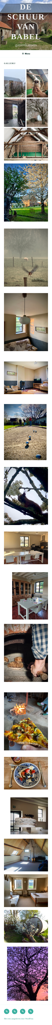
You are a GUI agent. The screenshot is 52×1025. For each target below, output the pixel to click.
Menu (27, 54)
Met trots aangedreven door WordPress (18, 1019)
